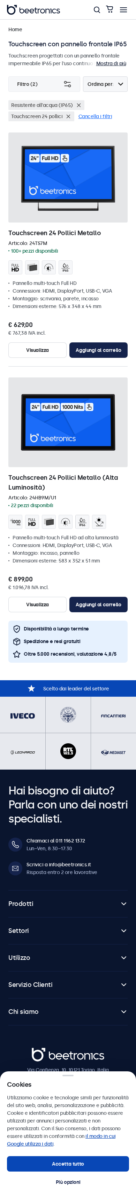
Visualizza (37, 350)
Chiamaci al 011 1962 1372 (56, 840)
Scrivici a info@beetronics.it (59, 864)
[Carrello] (109, 9)
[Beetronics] (33, 10)
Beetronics (44, 1051)
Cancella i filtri (95, 116)
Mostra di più (111, 63)
